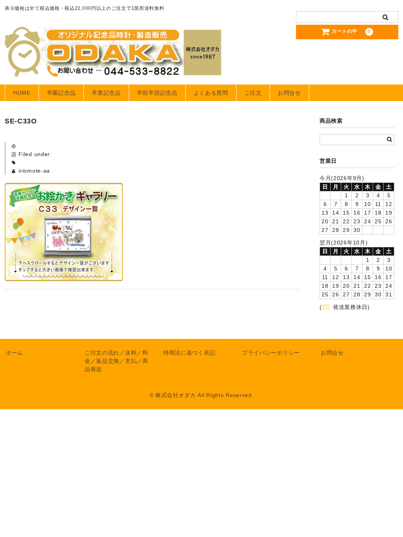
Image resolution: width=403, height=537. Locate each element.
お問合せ (289, 93)
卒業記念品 (106, 93)
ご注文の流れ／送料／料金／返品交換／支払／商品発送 (116, 360)
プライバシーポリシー (271, 352)
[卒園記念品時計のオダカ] (113, 69)
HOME (22, 93)
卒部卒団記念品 (157, 93)
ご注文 (253, 93)
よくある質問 (211, 93)
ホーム (14, 352)
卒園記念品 (61, 93)
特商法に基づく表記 (189, 352)
